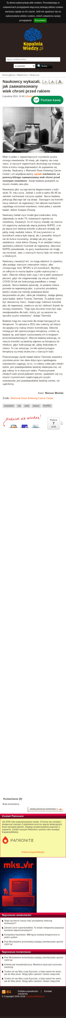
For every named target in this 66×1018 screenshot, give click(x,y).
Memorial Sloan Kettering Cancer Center (32, 398)
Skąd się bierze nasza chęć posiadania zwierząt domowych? (28, 922)
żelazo (36, 406)
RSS (9, 992)
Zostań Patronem (12, 816)
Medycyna (31, 96)
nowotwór (9, 406)
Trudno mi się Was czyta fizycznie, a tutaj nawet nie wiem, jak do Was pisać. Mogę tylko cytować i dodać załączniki (32, 972)
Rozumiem (40, 20)
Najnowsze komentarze (16, 951)
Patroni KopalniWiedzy (33, 852)
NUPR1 (47, 406)
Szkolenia (23, 994)
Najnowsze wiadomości (16, 915)
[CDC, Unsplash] (33, 152)
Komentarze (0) (12, 798)
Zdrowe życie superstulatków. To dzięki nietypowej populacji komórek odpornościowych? (34, 929)
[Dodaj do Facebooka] (24, 425)
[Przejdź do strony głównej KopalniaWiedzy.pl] (33, 39)
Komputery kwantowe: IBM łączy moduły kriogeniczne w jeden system (32, 936)
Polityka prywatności (28, 991)
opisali (38, 174)
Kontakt (48, 991)
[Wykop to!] (13, 425)
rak (19, 406)
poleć (61, 423)
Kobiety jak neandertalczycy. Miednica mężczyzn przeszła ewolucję (33, 965)
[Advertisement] (33, 577)
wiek (27, 406)
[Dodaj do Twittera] (35, 425)
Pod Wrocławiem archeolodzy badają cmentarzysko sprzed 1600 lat (33, 943)
